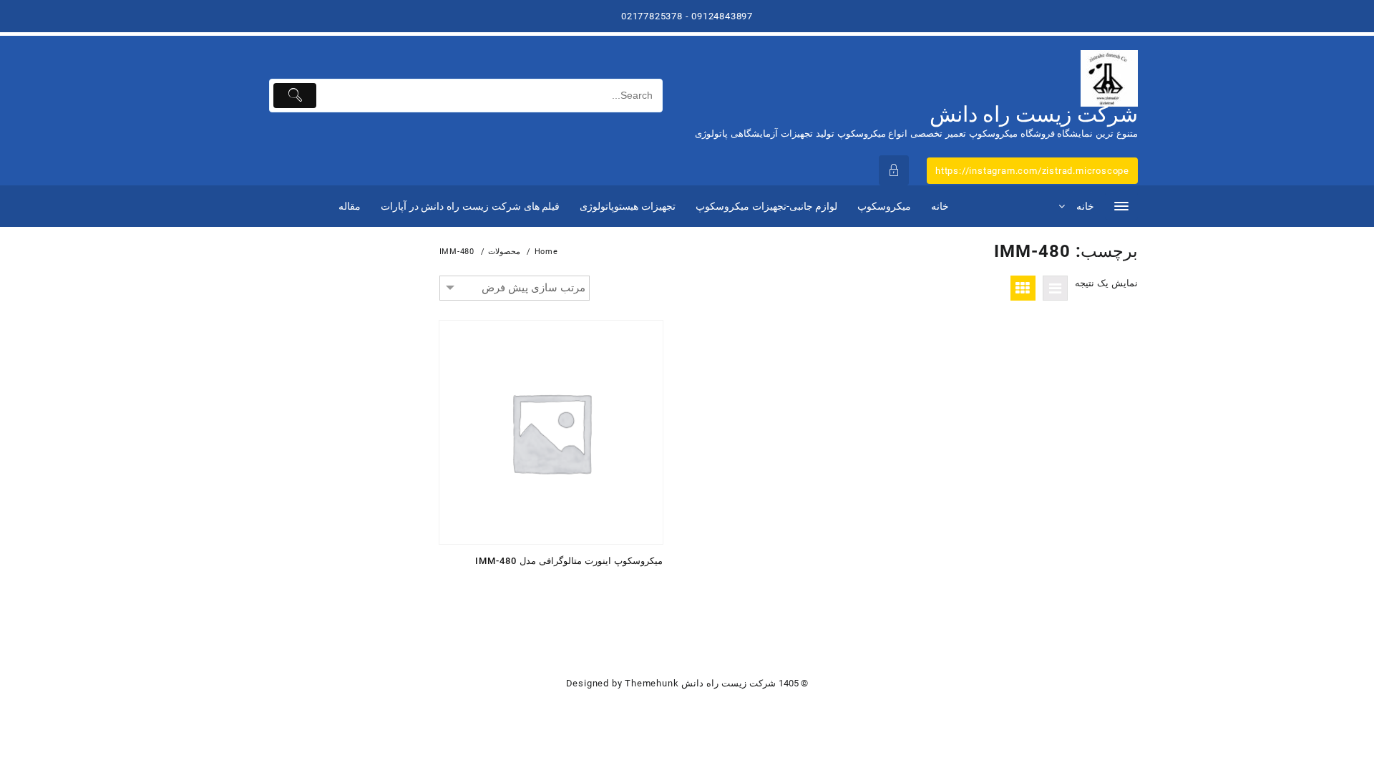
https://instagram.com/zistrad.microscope (1032, 170)
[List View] (1055, 288)
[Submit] (295, 95)
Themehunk (651, 683)
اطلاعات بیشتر (647, 585)
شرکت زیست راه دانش (1034, 114)
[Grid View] (1023, 288)
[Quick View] (619, 585)
